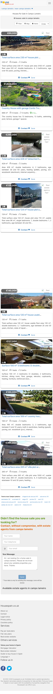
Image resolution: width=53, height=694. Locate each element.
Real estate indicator (8, 651)
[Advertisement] (26, 260)
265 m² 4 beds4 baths (14, 472)
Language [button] (5, 657)
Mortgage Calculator (8, 648)
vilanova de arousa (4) (8, 502)
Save (32, 78)
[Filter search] (19, 24)
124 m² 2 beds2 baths (14, 214)
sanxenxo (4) (44, 496)
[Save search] (35, 24)
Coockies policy (7, 622)
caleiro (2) (17, 505)
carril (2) (40, 499)
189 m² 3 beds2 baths (14, 421)
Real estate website (8, 637)
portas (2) (33, 499)
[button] (24, 9)
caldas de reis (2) (7, 505)
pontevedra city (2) (36, 502)
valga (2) (25, 499)
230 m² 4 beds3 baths (14, 62)
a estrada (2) (16, 499)
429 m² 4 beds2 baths (14, 163)
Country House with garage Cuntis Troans (22, 108)
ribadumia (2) (27, 505)
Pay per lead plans (8, 631)
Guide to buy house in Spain (11, 654)
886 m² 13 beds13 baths (20, 113)
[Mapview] (27, 24)
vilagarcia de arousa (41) (30, 496)
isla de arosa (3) (23, 502)
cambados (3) (5, 499)
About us (4, 611)
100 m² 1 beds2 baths (14, 370)
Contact (4, 614)
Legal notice (5, 617)
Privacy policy (6, 620)
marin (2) (47, 502)
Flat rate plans (6, 634)
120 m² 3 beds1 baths (14, 319)
